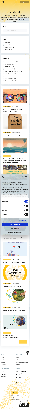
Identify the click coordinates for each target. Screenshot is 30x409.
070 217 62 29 (18, 377)
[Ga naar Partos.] (11, 8)
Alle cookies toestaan (15, 224)
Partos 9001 (18, 364)
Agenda (2, 359)
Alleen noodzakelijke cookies (15, 232)
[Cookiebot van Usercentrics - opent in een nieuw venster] (22, 177)
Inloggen (18, 357)
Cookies (15, 397)
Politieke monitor (20, 359)
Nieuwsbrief (3, 364)
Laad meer (22, 342)
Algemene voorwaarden (15, 399)
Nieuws (2, 357)
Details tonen (22, 220)
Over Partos (3, 371)
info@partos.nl (19, 379)
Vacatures (3, 362)
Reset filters (2, 19)
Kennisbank (3, 376)
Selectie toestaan (15, 228)
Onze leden (3, 374)
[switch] (26, 206)
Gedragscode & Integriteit (22, 362)
